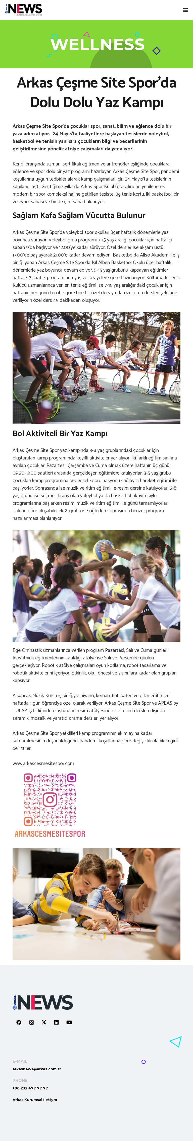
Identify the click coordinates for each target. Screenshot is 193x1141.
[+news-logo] (23, 10)
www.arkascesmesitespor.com (43, 763)
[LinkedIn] (56, 1022)
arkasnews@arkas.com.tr (37, 1069)
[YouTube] (69, 1022)
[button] (185, 10)
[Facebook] (19, 1022)
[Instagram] (31, 1022)
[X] (44, 1022)
